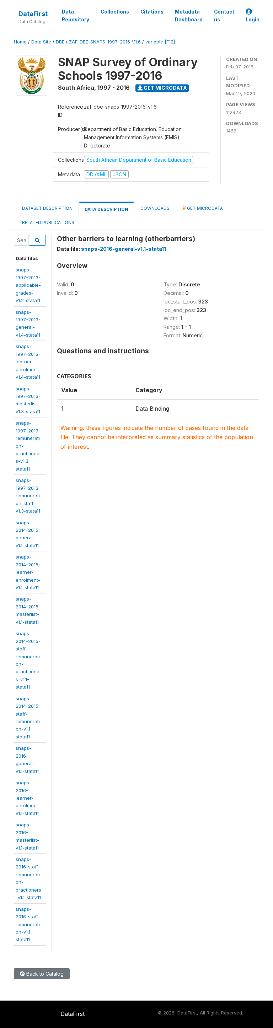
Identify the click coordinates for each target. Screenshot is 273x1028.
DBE (60, 42)
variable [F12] (160, 42)
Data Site (41, 42)
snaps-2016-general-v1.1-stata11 (123, 249)
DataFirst (33, 13)
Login (252, 19)
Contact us (224, 15)
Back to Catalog (44, 974)
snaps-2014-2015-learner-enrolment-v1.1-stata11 (28, 572)
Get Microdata (165, 88)
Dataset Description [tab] (47, 208)
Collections (115, 12)
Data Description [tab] (106, 209)
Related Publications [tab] (48, 222)
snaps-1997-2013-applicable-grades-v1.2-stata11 (28, 285)
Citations (152, 12)
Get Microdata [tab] (204, 208)
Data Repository (75, 15)
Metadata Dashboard (189, 15)
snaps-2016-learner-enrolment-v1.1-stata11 (28, 798)
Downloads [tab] (155, 208)
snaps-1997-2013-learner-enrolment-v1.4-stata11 (28, 361)
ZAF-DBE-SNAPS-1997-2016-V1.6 (105, 42)
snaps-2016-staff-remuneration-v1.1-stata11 (28, 924)
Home (20, 42)
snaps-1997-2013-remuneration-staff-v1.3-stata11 (28, 495)
